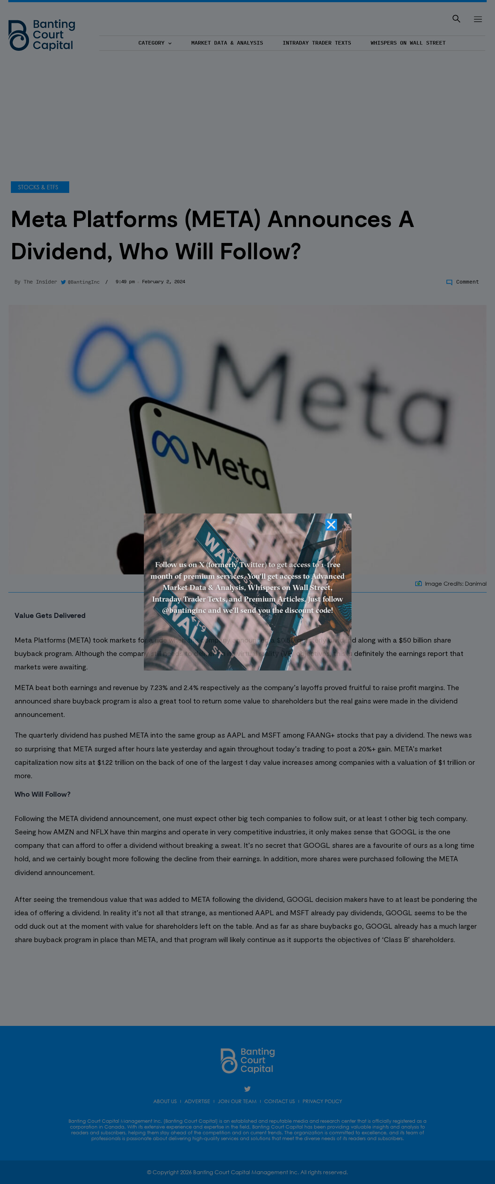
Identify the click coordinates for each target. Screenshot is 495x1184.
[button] (331, 525)
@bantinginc (184, 611)
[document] (247, 592)
